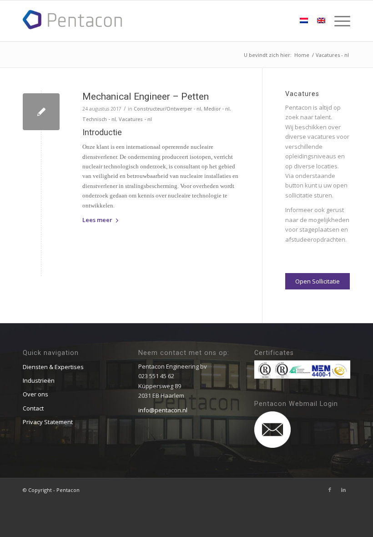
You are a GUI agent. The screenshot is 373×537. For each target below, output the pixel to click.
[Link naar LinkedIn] (343, 489)
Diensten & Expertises (53, 367)
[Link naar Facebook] (330, 489)
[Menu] (337, 20)
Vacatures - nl (135, 119)
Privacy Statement (48, 422)
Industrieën (39, 380)
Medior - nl (217, 109)
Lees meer (97, 220)
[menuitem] (337, 20)
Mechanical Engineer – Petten (145, 96)
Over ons (35, 394)
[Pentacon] (73, 19)
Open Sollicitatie (317, 281)
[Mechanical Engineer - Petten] (41, 111)
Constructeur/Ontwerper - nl (167, 109)
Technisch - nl (99, 119)
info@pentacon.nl (162, 410)
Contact (33, 408)
